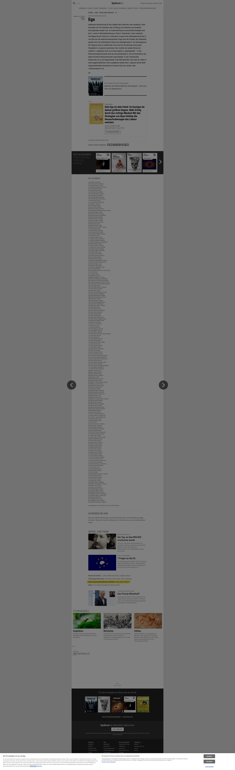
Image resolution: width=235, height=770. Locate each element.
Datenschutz (33, 766)
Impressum (39, 766)
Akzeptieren (209, 756)
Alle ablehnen (209, 761)
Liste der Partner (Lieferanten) (109, 762)
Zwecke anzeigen (209, 766)
